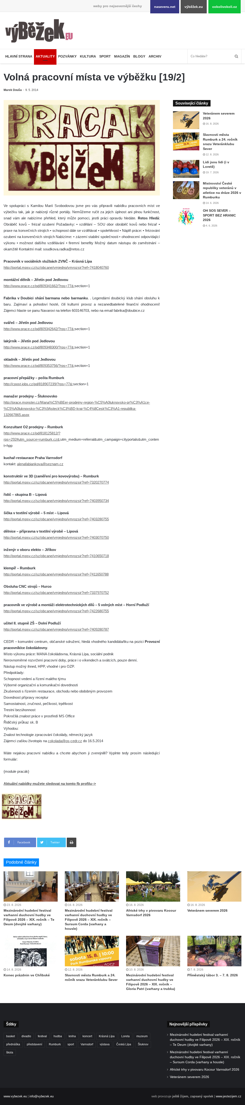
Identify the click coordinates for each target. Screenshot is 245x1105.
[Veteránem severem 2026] (186, 120)
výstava (105, 1044)
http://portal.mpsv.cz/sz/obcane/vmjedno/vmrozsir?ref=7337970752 (56, 593)
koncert (87, 1036)
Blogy (139, 56)
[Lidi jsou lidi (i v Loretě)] (186, 169)
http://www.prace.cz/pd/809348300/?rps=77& (39, 347)
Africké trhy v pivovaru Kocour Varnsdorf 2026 (204, 1069)
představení (34, 1044)
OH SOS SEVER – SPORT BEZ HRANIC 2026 (219, 215)
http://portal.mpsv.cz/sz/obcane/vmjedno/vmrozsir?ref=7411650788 (56, 574)
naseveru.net (164, 7)
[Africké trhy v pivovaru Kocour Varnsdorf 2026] (153, 886)
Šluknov (143, 1044)
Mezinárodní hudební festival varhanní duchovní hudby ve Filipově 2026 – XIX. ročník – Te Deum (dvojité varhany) (205, 1040)
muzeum (142, 1036)
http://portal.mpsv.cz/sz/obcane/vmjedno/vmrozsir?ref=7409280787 (56, 629)
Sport (105, 56)
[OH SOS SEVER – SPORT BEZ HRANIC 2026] (186, 217)
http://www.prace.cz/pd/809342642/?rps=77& (39, 329)
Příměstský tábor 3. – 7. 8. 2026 (212, 975)
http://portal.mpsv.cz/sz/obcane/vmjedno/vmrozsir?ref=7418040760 (56, 267)
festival (42, 1036)
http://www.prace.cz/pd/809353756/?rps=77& (39, 366)
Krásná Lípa (107, 1036)
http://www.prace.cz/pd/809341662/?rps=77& (39, 286)
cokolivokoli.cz (224, 7)
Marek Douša (13, 90)
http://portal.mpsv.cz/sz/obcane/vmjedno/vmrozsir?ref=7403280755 (56, 519)
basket (10, 1036)
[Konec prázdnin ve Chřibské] (31, 951)
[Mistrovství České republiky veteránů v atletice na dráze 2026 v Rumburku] (186, 190)
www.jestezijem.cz (228, 1096)
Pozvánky (67, 56)
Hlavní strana (18, 56)
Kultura (88, 56)
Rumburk (55, 1044)
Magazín (122, 56)
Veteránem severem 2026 (207, 910)
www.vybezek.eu (15, 1096)
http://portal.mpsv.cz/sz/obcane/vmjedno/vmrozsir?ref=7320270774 (56, 482)
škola (9, 1052)
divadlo (26, 1036)
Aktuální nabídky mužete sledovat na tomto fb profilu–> (50, 784)
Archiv (155, 56)
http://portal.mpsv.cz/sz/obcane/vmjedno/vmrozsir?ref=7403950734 (56, 501)
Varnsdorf (87, 1044)
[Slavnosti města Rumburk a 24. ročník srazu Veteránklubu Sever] (186, 141)
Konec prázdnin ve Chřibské (27, 975)
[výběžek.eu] (41, 32)
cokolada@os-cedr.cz (65, 741)
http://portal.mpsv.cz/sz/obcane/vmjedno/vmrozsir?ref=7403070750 (56, 537)
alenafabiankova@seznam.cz (40, 464)
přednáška (13, 1044)
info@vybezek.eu (41, 1096)
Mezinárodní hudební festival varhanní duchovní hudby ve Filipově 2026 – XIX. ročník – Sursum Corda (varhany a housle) (88, 920)
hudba (58, 1036)
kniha (72, 1036)
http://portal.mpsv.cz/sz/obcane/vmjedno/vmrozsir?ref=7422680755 (56, 611)
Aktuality (45, 56)
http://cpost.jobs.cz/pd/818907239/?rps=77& (38, 384)
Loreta (125, 1036)
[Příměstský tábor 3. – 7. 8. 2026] (214, 951)
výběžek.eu (193, 7)
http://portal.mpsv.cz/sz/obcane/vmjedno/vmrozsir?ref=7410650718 (56, 556)
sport (70, 1044)
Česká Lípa (123, 1044)
